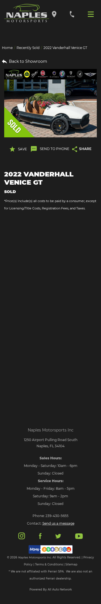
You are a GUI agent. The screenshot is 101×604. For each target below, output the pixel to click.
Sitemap (71, 564)
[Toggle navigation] (92, 13)
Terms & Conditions (49, 564)
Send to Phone (54, 149)
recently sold (28, 48)
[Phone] (72, 13)
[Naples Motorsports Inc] (26, 13)
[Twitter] (58, 536)
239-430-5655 (56, 516)
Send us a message (58, 523)
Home (7, 48)
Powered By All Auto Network (50, 589)
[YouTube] (79, 536)
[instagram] (21, 535)
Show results (50, 245)
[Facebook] (40, 536)
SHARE (85, 149)
